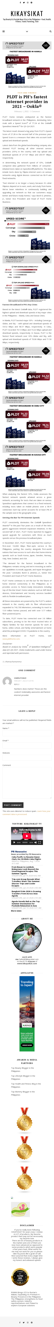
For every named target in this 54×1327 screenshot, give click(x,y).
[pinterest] (31, 2)
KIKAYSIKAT (27, 13)
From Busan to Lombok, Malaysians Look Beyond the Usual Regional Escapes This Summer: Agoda (25, 870)
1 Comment (35, 111)
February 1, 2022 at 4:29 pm (24, 681)
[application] (27, 836)
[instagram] (28, 2)
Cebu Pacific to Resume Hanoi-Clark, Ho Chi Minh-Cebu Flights (26, 858)
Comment (7, 765)
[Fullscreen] (39, 842)
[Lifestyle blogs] (27, 1180)
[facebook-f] (20, 2)
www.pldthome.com (11, 639)
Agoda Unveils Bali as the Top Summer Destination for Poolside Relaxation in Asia (26, 903)
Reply (16, 684)
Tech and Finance (27, 93)
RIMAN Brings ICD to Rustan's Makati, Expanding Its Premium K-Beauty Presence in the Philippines (26, 1294)
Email (6, 740)
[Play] (14, 842)
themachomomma (13, 661)
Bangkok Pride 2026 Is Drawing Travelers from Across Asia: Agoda (26, 893)
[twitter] (24, 2)
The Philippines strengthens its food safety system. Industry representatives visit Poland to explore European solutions (26, 1302)
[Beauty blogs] (27, 1149)
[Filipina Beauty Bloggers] (27, 1121)
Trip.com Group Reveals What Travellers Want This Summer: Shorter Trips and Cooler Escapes (26, 882)
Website (6, 753)
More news (16, 910)
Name (6, 728)
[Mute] (35, 842)
